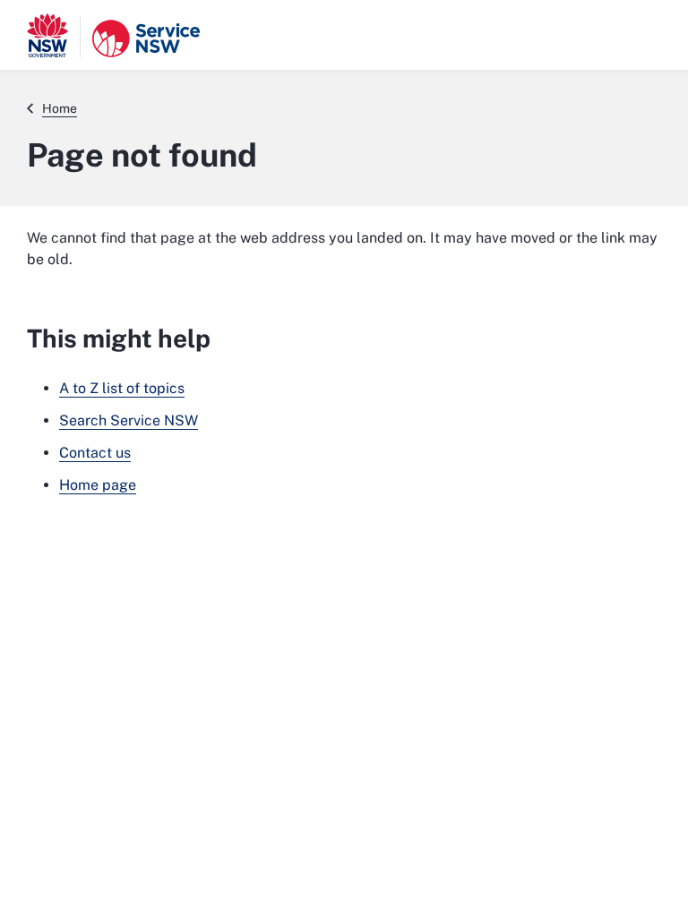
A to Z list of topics (122, 388)
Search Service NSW (128, 420)
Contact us (95, 452)
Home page (97, 484)
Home (59, 108)
